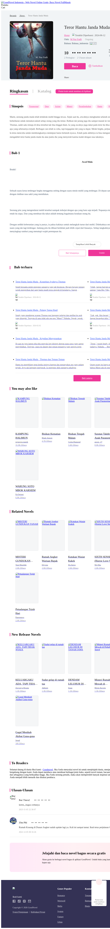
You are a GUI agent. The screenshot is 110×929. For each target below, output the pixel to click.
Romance (61, 895)
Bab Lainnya (87, 378)
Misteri (69, 106)
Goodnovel (48, 769)
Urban (59, 922)
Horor (22, 16)
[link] (13, 16)
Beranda (13, 16)
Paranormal (34, 106)
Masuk (67, 2)
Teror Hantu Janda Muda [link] (38, 16)
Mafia (59, 906)
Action (57, 106)
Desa (47, 106)
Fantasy (60, 917)
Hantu (99, 106)
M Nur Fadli (76, 39)
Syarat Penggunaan (20, 912)
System (60, 911)
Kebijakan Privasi (38, 912)
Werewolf (61, 901)
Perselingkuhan (85, 106)
